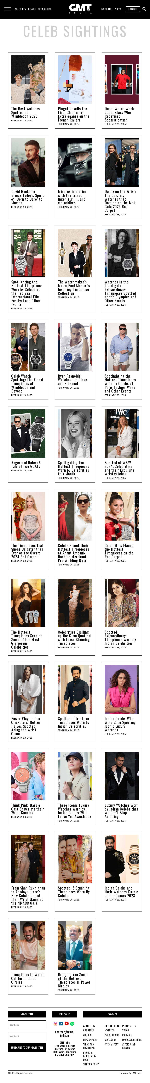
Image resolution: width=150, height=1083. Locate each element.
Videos (125, 1030)
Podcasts (127, 1035)
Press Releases (112, 1035)
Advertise (109, 1030)
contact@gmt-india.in (64, 1033)
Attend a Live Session (128, 1046)
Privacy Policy (90, 1040)
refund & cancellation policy (89, 1056)
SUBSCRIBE (132, 9)
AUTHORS (87, 1035)
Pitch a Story (112, 1044)
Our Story (88, 1030)
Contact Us (110, 1040)
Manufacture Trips (132, 1040)
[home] (80, 9)
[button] (20, 9)
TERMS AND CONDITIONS (88, 1046)
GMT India (136, 1073)
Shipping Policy (91, 1064)
